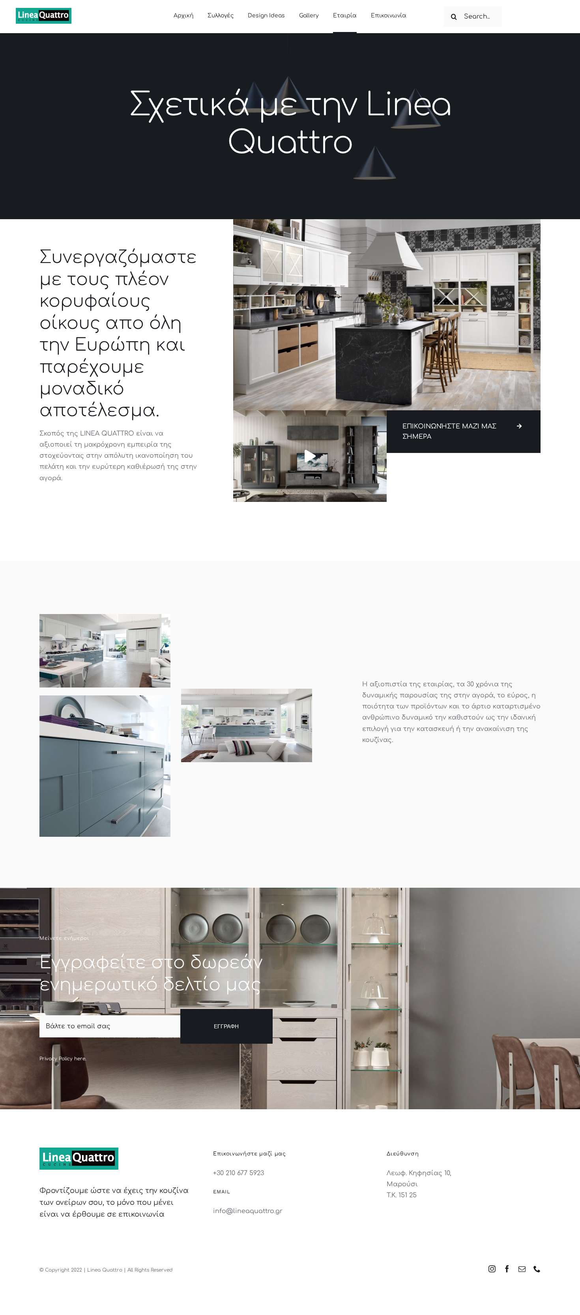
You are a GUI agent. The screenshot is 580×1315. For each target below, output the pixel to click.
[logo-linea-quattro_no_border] (43, 11)
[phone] (537, 1268)
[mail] (522, 1268)
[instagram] (492, 1268)
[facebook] (507, 1268)
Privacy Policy (56, 1058)
